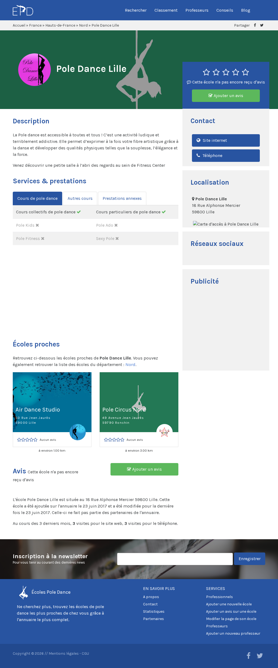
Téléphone (211, 155)
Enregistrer (250, 558)
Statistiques (154, 611)
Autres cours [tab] (80, 198)
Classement (166, 10)
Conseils (224, 10)
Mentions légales (64, 653)
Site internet (214, 140)
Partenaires (153, 618)
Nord (83, 25)
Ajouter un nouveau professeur (233, 633)
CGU (85, 653)
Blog (245, 10)
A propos (151, 597)
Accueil (19, 25)
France (35, 25)
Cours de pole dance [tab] (37, 198)
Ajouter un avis (228, 95)
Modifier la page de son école (231, 618)
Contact (150, 604)
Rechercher (136, 10)
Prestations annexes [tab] (122, 198)
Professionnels (219, 597)
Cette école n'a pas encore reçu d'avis (228, 82)
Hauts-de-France (60, 25)
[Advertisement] (225, 328)
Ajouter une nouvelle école (229, 604)
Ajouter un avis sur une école (231, 611)
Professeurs (196, 10)
